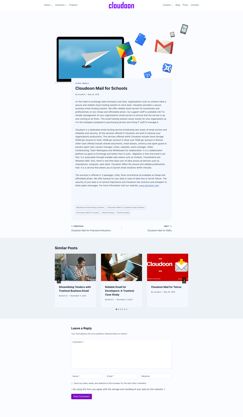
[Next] (184, 280)
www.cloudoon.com (149, 185)
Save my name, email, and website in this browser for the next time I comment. (110, 383)
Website (145, 376)
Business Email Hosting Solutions (90, 207)
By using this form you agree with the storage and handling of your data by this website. (119, 389)
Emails (86, 83)
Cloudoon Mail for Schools (87, 213)
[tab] (116, 309)
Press (185, 5)
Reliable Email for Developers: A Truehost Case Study (119, 290)
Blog (178, 5)
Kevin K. (64, 296)
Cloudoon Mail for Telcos (166, 287)
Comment (78, 342)
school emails (123, 213)
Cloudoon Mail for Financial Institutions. (91, 228)
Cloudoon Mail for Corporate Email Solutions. (126, 207)
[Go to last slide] (59, 280)
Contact (195, 5)
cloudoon (81, 94)
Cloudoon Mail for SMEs (159, 228)
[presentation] (75, 267)
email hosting (108, 213)
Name (76, 376)
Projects (73, 5)
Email (110, 376)
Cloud (78, 83)
